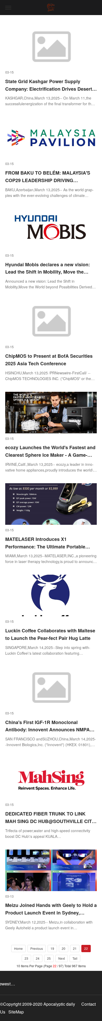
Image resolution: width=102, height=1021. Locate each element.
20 (63, 948)
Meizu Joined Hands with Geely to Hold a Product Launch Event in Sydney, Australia (51, 913)
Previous (36, 948)
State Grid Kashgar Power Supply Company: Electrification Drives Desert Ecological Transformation (48, 89)
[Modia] (51, 7)
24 (37, 958)
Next (61, 958)
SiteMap (16, 1012)
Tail (74, 958)
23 (26, 958)
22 (86, 948)
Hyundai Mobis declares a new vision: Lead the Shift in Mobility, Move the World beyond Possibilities (47, 272)
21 (75, 948)
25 (49, 958)
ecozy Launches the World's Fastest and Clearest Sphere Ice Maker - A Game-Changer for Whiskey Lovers (50, 455)
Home (18, 948)
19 (52, 948)
